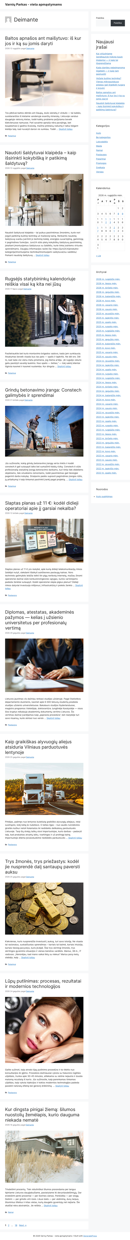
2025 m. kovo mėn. (106, 348)
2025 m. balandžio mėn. (108, 344)
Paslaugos (12, 595)
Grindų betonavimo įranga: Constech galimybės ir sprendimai (43, 392)
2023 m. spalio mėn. (106, 421)
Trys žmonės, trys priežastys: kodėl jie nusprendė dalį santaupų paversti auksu (42, 867)
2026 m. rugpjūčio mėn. (108, 279)
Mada (99, 146)
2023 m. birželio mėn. (107, 438)
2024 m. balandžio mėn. (108, 395)
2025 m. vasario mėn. (107, 352)
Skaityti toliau (65, 129)
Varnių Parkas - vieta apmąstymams (33, 4)
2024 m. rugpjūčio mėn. (108, 378)
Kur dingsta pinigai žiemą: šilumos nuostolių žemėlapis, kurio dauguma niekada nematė (42, 1115)
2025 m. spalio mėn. (106, 322)
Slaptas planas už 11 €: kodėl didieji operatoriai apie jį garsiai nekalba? (41, 505)
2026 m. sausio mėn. (107, 309)
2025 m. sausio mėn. (106, 356)
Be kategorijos (103, 137)
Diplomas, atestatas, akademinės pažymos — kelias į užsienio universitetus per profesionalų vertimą (39, 620)
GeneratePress (90, 1236)
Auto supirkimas (104, 496)
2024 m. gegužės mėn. (108, 391)
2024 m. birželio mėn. (107, 387)
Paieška (100, 18)
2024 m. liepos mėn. (106, 382)
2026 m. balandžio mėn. (108, 296)
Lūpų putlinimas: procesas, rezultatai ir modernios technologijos (43, 983)
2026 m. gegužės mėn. (108, 292)
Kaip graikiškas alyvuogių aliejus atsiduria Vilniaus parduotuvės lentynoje (38, 747)
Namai (10, 1212)
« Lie (98, 256)
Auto (98, 133)
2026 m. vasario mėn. (107, 305)
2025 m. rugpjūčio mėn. (108, 331)
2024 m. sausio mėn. (107, 408)
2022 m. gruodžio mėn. (108, 464)
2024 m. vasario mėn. (107, 404)
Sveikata (100, 167)
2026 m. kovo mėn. (106, 300)
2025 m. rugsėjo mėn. (107, 326)
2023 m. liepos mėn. (106, 434)
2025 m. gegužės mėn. (107, 339)
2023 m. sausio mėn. (107, 460)
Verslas (100, 172)
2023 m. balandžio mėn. (108, 447)
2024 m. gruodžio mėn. (108, 361)
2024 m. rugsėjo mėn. (107, 374)
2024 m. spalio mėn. (106, 369)
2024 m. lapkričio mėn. (107, 365)
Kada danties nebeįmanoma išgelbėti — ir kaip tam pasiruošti (110, 70)
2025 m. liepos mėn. (106, 335)
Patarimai (12, 136)
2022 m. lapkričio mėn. (107, 468)
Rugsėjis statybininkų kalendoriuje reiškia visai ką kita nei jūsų (40, 281)
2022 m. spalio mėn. (106, 473)
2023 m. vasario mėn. (107, 455)
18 (16, 1225)
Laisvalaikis (102, 141)
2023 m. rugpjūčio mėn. (108, 430)
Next (23, 1225)
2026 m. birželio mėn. (107, 288)
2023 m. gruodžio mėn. (108, 412)
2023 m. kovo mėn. (106, 451)
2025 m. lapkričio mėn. (107, 318)
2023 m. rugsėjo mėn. (107, 425)
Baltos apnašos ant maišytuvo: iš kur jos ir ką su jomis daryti (43, 40)
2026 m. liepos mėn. (106, 283)
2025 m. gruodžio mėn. (108, 313)
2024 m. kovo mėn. (106, 399)
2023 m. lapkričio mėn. (107, 417)
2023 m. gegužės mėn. (108, 443)
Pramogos (101, 163)
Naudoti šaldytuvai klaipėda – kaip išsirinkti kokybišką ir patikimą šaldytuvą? (40, 158)
